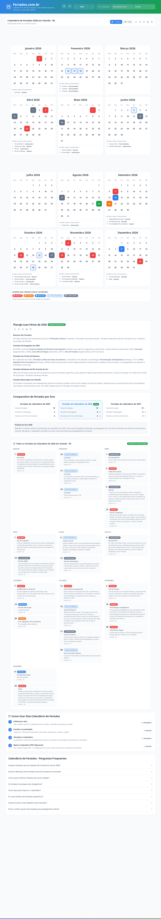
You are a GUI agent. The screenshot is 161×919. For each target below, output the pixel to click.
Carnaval (64, 86)
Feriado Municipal (114, 221)
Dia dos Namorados (115, 146)
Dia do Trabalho (66, 150)
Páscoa (16, 149)
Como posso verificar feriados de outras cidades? (28, 778)
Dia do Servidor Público (21, 284)
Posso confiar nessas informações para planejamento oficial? (33, 809)
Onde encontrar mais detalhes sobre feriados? (27, 803)
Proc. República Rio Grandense (118, 224)
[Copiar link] (152, 22)
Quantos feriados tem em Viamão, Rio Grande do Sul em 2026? (34, 765)
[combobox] (84, 7)
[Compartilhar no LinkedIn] (148, 22)
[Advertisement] (81, 37)
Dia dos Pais (65, 225)
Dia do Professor (19, 279)
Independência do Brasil (116, 219)
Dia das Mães (66, 152)
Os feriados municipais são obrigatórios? (25, 784)
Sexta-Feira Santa (19, 146)
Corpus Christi (113, 144)
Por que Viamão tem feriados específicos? (25, 796)
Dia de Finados (66, 277)
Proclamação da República (70, 279)
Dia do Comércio (19, 281)
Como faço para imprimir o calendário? (24, 790)
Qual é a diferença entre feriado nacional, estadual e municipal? (34, 771)
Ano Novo (17, 92)
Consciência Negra (67, 281)
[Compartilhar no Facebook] (140, 22)
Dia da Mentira (19, 144)
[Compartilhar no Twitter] (144, 22)
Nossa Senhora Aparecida (22, 277)
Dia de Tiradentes (19, 151)
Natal (110, 279)
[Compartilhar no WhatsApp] (136, 22)
